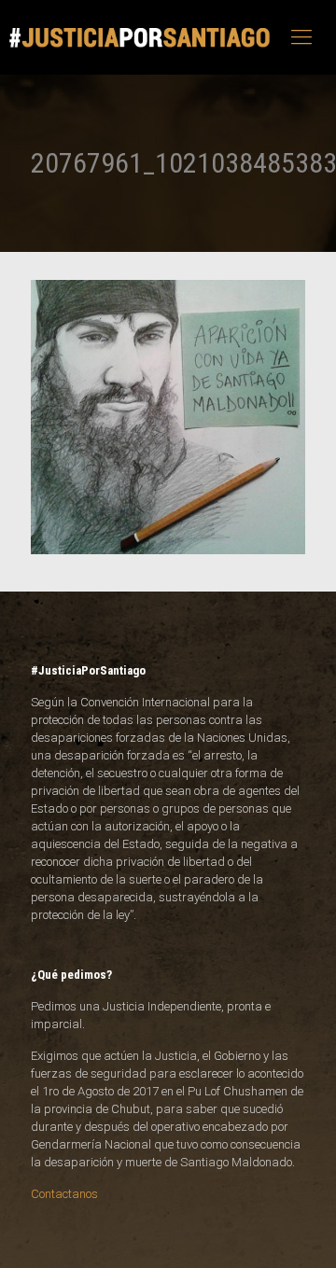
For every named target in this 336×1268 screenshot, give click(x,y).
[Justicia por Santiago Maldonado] (140, 37)
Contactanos (64, 1194)
